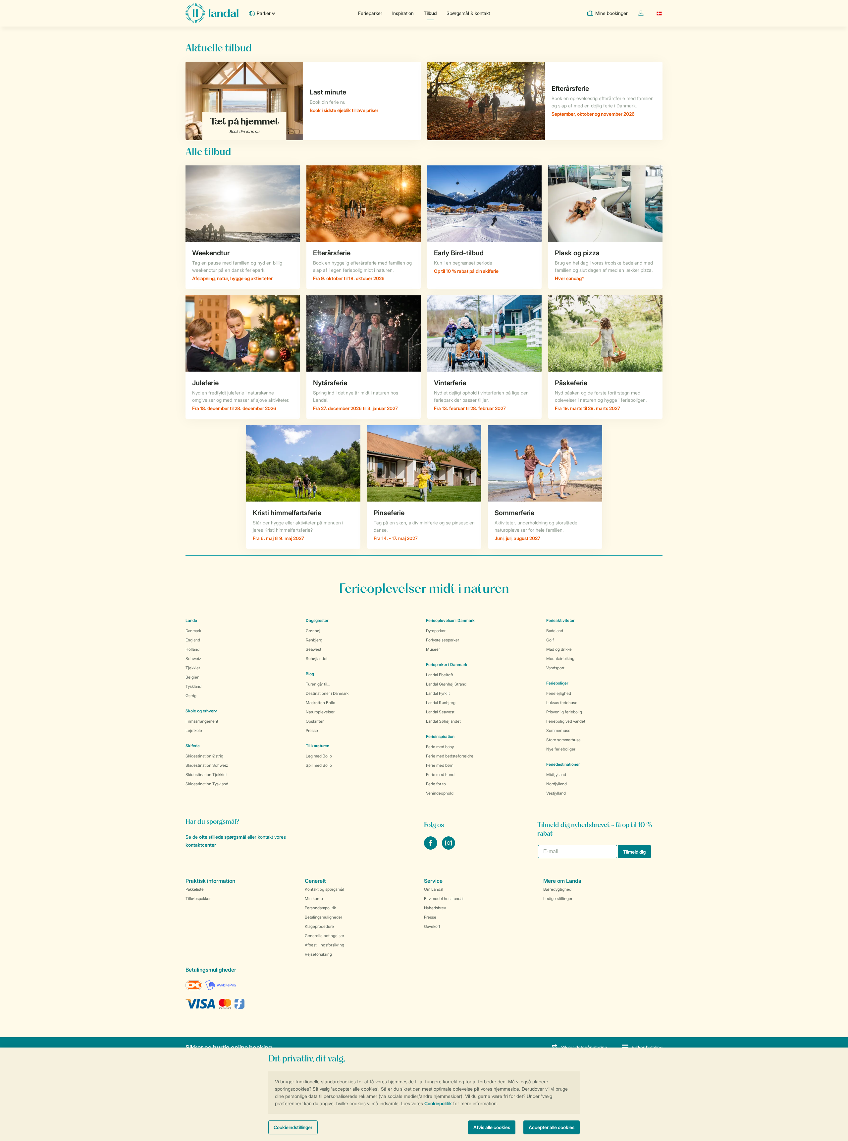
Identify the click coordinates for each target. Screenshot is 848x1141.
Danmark (193, 630)
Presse (312, 730)
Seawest (313, 649)
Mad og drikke (559, 649)
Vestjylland (556, 793)
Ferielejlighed (558, 693)
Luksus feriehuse (561, 702)
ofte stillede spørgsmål (222, 837)
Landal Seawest (440, 711)
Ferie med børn (439, 765)
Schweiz (193, 658)
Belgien (192, 677)
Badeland (554, 630)
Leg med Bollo (319, 755)
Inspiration (403, 13)
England (193, 639)
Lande (191, 620)
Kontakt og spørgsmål (324, 889)
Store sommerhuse (563, 739)
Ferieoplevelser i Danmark (450, 620)
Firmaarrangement (202, 721)
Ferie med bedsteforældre (449, 755)
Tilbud (430, 13)
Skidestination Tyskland (207, 783)
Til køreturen (317, 745)
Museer (433, 649)
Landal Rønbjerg (440, 702)
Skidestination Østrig (204, 755)
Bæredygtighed (557, 889)
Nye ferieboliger (560, 749)
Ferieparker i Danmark (446, 664)
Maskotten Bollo (320, 702)
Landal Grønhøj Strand (446, 684)
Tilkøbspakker (198, 898)
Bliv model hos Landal (443, 898)
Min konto (314, 898)
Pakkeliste (195, 889)
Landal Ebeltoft (439, 674)
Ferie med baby (440, 746)
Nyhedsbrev (435, 907)
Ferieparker (370, 13)
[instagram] (448, 847)
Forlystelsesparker (442, 639)
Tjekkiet (193, 667)
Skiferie (193, 745)
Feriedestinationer (563, 764)
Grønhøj (313, 630)
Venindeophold (439, 793)
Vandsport (555, 667)
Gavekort (432, 926)
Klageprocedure (319, 926)
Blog (310, 673)
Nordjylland (556, 783)
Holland (192, 649)
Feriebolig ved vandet (565, 721)
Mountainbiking (560, 658)
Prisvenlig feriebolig (564, 711)
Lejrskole (194, 730)
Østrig (191, 695)
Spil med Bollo (319, 765)
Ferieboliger (557, 683)
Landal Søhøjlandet (443, 721)
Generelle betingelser (324, 935)
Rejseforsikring (318, 954)
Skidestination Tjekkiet (206, 774)
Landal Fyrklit (438, 693)
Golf (550, 639)
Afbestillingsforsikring (324, 944)
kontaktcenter (201, 845)
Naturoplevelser (320, 711)
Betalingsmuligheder (323, 917)
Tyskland (193, 686)
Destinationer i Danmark (327, 693)
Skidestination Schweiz (207, 765)
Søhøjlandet (317, 658)
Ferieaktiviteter (560, 620)
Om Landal (433, 889)
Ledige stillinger (557, 898)
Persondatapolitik (320, 907)
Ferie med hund (440, 774)
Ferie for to (436, 783)
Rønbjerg (314, 639)
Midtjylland (556, 774)
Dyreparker (436, 630)
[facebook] (431, 847)
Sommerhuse (558, 730)
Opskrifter (315, 721)
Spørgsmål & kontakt (468, 13)
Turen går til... (318, 684)
